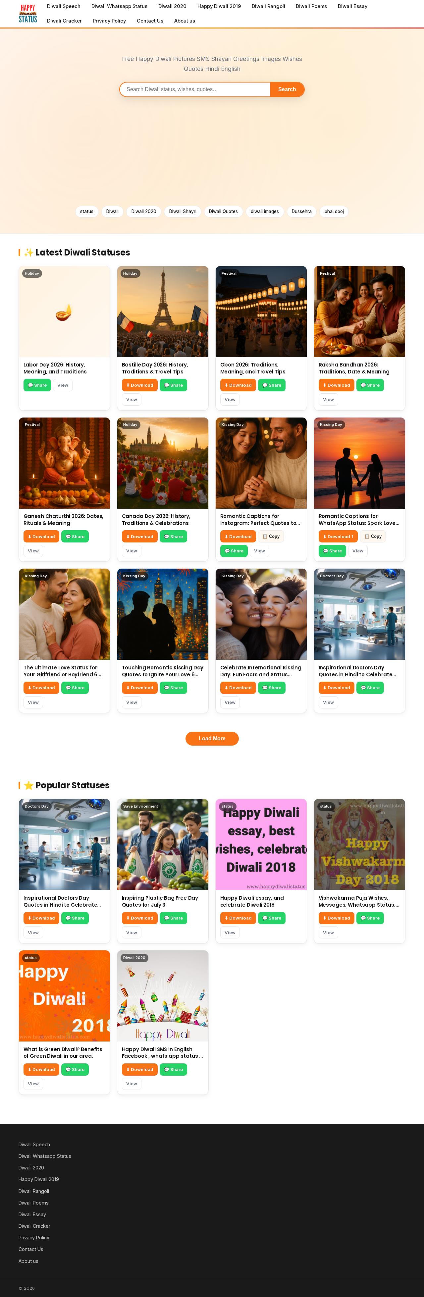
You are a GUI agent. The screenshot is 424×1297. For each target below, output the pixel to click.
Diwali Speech (63, 6)
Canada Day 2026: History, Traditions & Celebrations (156, 520)
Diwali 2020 (172, 6)
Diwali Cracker (64, 21)
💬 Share (37, 385)
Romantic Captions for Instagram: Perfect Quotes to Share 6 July (258, 523)
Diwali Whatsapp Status (119, 6)
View (62, 385)
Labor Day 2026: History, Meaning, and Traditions (55, 368)
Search (287, 89)
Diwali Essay (352, 6)
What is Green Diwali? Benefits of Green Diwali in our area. (63, 1053)
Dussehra (302, 211)
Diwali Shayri (182, 211)
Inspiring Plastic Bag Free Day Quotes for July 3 (160, 901)
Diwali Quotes (223, 211)
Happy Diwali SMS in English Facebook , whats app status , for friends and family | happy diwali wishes (161, 1059)
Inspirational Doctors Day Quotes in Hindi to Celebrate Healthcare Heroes (356, 674)
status (86, 211)
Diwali (112, 211)
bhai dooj (334, 211)
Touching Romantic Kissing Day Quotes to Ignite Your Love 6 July (163, 674)
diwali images (265, 211)
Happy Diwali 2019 (219, 6)
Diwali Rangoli (268, 6)
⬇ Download (139, 385)
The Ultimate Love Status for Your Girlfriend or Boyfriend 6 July (61, 674)
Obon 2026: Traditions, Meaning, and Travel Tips (253, 368)
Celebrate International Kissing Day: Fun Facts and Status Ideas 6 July (260, 674)
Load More (212, 738)
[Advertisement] (212, 151)
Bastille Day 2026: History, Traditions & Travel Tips (155, 368)
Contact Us (150, 21)
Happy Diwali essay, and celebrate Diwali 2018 (252, 901)
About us (184, 21)
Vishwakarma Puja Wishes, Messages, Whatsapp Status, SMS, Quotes (357, 904)
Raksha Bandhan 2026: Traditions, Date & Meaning (354, 368)
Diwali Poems (311, 6)
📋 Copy (271, 536)
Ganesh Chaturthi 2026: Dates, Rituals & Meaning (64, 520)
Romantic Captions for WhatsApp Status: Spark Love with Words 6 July (357, 523)
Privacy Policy (109, 21)
